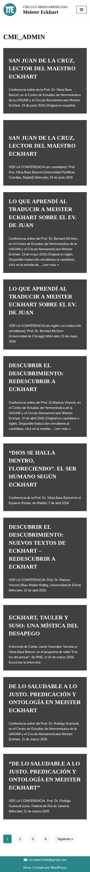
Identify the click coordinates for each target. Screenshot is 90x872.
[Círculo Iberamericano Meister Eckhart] (9, 9)
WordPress (58, 867)
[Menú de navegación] (81, 9)
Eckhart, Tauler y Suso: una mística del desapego (43, 625)
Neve (27, 867)
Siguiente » (65, 839)
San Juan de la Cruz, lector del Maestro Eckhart (42, 68)
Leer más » (51, 265)
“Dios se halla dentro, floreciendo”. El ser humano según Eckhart (42, 469)
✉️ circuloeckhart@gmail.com (45, 860)
